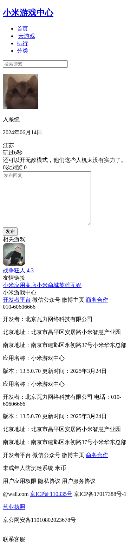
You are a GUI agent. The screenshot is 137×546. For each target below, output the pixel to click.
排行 (22, 43)
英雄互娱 (70, 285)
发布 (10, 231)
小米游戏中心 (28, 12)
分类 (22, 51)
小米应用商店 (20, 285)
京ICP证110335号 (51, 494)
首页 (22, 29)
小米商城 (48, 285)
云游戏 (26, 36)
